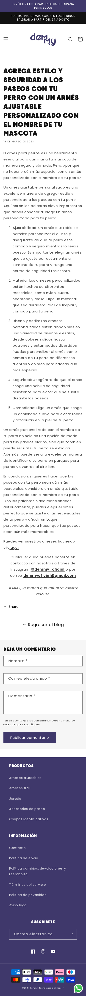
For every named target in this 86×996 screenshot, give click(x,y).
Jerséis (15, 798)
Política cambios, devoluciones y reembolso (37, 871)
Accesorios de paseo (27, 809)
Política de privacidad (28, 895)
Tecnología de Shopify (51, 988)
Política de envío (23, 858)
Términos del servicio (27, 884)
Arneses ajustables (25, 778)
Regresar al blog (46, 624)
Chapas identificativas (28, 819)
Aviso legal (18, 905)
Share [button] (14, 606)
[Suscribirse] (72, 934)
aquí (15, 547)
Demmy (34, 988)
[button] (6, 39)
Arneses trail (20, 788)
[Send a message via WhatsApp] (78, 988)
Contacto (17, 848)
